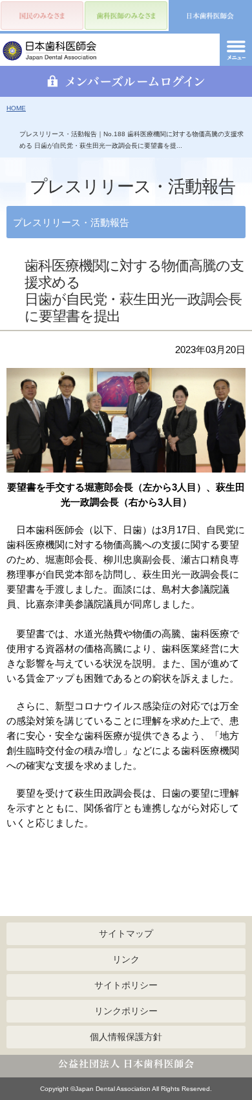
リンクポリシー (126, 1011)
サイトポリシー (126, 985)
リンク (126, 959)
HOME (16, 108)
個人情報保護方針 (126, 1037)
